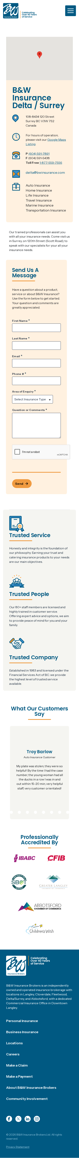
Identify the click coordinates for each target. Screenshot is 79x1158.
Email (16, 356)
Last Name (19, 338)
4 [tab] (27, 811)
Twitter (18, 1119)
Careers (13, 1054)
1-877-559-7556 (51, 163)
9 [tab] (67, 811)
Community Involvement (27, 1099)
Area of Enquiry (23, 391)
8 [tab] (59, 811)
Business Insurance (22, 1032)
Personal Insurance (22, 1021)
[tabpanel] (39, 772)
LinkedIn (28, 1119)
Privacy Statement (17, 1147)
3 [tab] (19, 811)
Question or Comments (28, 410)
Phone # (18, 374)
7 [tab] (51, 811)
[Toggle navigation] (70, 10)
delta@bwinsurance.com (45, 172)
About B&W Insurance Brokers (31, 1088)
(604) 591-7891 (38, 154)
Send (19, 484)
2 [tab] (11, 811)
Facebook (9, 1119)
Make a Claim (17, 1065)
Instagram (37, 1119)
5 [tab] (35, 811)
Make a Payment (19, 1076)
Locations (14, 1043)
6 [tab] (43, 811)
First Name (20, 321)
